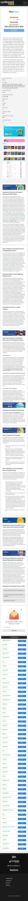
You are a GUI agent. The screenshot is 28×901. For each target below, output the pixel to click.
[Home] (8, 2)
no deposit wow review (11, 562)
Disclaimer (8, 880)
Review (22, 640)
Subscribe (14, 630)
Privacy (8, 883)
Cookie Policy (9, 878)
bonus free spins (18, 320)
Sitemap (8, 885)
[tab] (14, 590)
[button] (14, 590)
